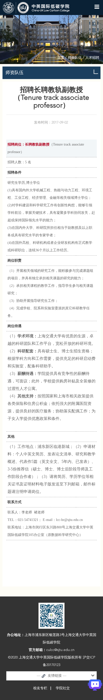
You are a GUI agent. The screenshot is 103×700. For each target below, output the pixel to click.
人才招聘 (92, 58)
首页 (60, 58)
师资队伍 (75, 58)
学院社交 (63, 688)
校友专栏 (40, 688)
